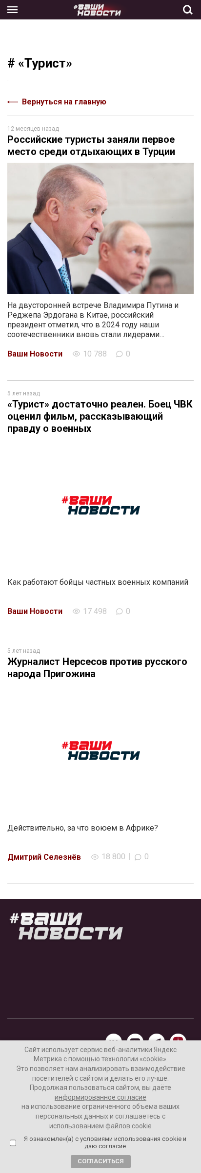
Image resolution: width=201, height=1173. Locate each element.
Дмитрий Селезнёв (44, 857)
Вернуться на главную (64, 101)
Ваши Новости (34, 353)
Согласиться (101, 1161)
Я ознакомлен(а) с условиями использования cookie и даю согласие (105, 1143)
